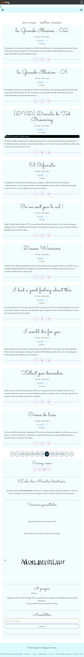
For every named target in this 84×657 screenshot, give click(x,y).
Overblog (53, 648)
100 (22, 454)
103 (37, 454)
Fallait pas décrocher (42, 373)
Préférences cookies (78, 654)
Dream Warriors (42, 248)
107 (57, 454)
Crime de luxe (42, 415)
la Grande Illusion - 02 (42, 31)
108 (62, 454)
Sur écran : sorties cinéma (42, 37)
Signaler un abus (43, 654)
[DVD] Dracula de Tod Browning (42, 117)
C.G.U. (51, 654)
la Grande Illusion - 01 (42, 72)
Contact (35, 654)
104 (42, 454)
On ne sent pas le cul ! (42, 207)
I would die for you (42, 332)
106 (52, 454)
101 (27, 454)
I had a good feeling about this (42, 290)
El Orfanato (42, 165)
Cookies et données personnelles (63, 654)
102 (32, 454)
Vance (39, 603)
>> (72, 454)
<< (12, 454)
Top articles (28, 654)
